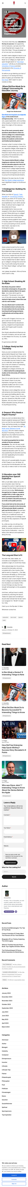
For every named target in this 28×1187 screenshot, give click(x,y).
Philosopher (6, 1081)
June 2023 (5, 1015)
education (5, 617)
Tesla (20, 194)
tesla (4, 620)
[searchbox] (14, 872)
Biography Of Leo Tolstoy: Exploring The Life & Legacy (13, 940)
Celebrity (5, 1051)
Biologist (4, 1047)
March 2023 (6, 1027)
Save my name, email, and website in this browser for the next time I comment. (14, 856)
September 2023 (7, 1008)
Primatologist (6, 1092)
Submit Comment (11, 862)
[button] (3, 3)
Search (14, 877)
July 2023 (5, 1012)
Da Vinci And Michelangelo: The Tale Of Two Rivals (13, 929)
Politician (5, 1088)
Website (6, 846)
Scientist (5, 1100)
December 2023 (7, 997)
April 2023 (5, 1023)
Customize (14, 1179)
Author (4, 1043)
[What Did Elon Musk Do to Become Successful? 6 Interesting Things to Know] (14, 692)
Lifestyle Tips (6, 1070)
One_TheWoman (7, 964)
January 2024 (6, 993)
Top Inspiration (6, 1115)
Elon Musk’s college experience (14, 180)
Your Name (7, 828)
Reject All (14, 1183)
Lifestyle (4, 1066)
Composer (5, 1055)
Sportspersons (6, 1111)
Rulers (4, 1096)
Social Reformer (7, 1103)
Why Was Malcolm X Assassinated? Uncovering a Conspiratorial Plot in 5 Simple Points (13, 974)
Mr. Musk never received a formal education (14, 428)
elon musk (13, 617)
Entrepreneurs (6, 633)
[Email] (16, 911)
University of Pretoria (8, 66)
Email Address (8, 837)
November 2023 (7, 1000)
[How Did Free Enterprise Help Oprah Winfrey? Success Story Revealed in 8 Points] (14, 730)
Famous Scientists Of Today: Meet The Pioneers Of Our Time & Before (13, 934)
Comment (7, 815)
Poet (3, 1085)
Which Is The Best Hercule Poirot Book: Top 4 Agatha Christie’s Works (13, 945)
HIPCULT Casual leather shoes (17, 979)
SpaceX (16, 194)
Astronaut (5, 1040)
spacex (20, 617)
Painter (4, 1073)
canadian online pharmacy (10, 972)
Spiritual (4, 1107)
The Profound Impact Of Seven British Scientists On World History (13, 951)
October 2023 (6, 1004)
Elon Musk (5, 80)
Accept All (14, 1175)
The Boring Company (16, 196)
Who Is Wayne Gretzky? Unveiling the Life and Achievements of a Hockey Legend (13, 966)
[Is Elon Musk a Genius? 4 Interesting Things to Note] (14, 657)
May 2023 (5, 1019)
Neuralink (5, 196)
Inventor (4, 1062)
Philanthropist (6, 1077)
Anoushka (7, 898)
